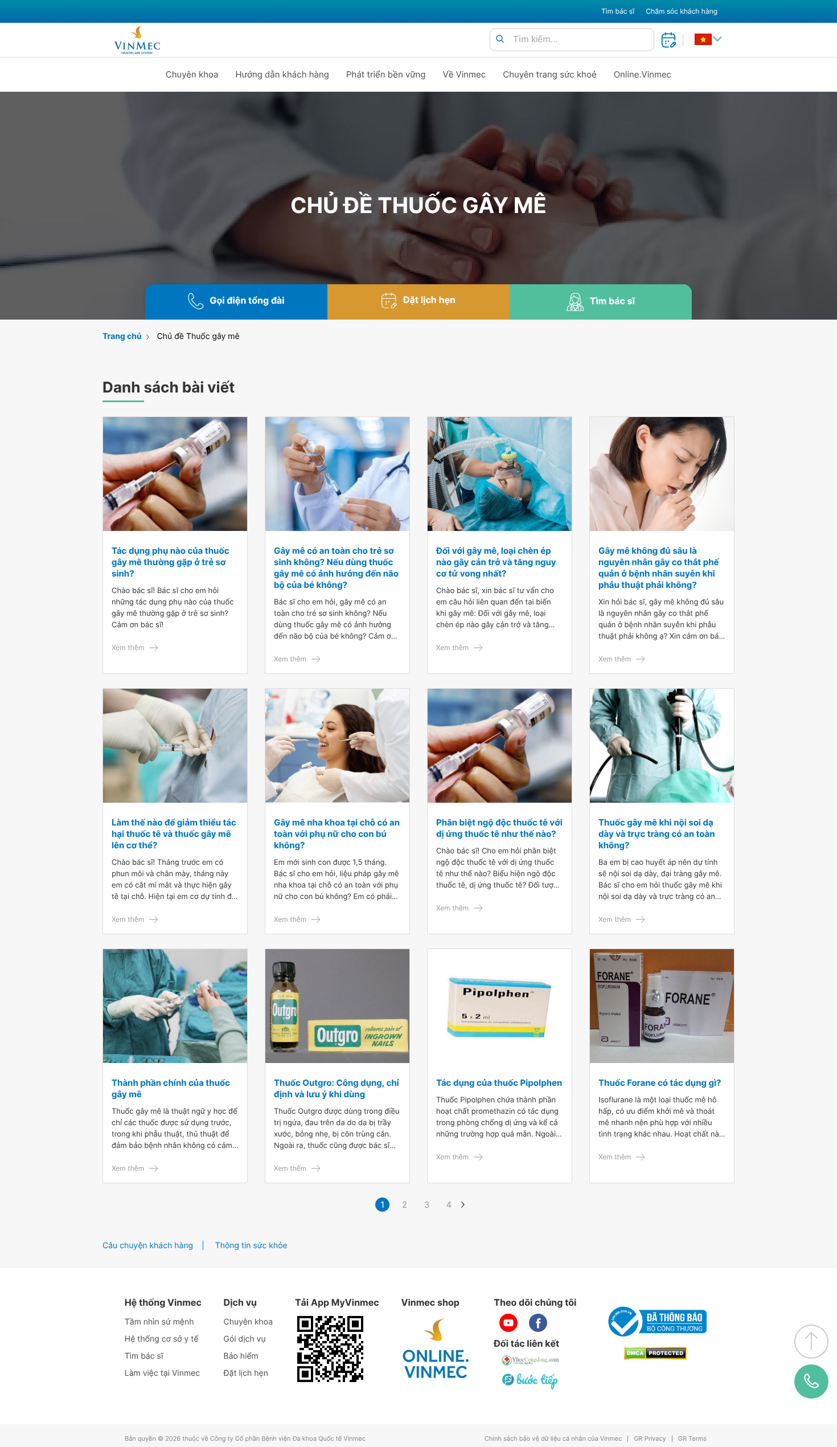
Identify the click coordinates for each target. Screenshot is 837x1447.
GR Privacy (650, 1439)
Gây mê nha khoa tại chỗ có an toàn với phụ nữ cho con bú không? (337, 834)
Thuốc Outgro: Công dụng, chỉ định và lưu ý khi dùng (336, 1088)
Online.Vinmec (643, 74)
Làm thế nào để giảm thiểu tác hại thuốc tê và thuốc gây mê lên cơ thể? (174, 834)
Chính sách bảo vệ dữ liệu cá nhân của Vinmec (553, 1439)
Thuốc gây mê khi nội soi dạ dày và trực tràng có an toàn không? (656, 834)
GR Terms (692, 1439)
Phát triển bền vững (386, 74)
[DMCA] (655, 1353)
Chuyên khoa (192, 74)
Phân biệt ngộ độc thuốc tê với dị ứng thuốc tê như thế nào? (499, 828)
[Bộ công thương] (655, 1321)
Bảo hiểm (241, 1356)
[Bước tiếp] (530, 1381)
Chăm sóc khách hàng (681, 11)
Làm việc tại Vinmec (162, 1373)
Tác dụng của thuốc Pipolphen (499, 1082)
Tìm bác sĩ (617, 11)
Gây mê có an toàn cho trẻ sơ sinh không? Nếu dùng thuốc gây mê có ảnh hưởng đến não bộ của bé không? (336, 567)
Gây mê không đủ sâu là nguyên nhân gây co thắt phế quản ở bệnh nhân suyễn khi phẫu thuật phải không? (658, 567)
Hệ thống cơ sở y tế (162, 1339)
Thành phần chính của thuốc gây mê (171, 1088)
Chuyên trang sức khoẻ (549, 74)
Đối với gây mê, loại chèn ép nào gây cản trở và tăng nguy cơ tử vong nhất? (496, 562)
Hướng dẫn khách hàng (283, 74)
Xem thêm (128, 647)
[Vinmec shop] (436, 1349)
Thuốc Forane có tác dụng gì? (659, 1082)
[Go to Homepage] (137, 40)
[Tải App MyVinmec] (330, 1349)
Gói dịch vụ (245, 1339)
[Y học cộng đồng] (530, 1360)
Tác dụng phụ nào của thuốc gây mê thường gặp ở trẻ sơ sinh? (170, 562)
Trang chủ (122, 336)
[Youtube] (508, 1323)
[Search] (499, 39)
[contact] (811, 1381)
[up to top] (811, 1342)
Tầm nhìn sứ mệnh (159, 1322)
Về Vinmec (464, 74)
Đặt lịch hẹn (246, 1373)
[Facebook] (538, 1323)
